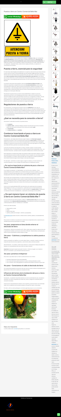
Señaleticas (54, 162)
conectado (15, 328)
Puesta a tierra (55, 160)
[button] (21, 2)
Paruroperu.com (8, 215)
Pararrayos (54, 158)
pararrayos (54, 239)
